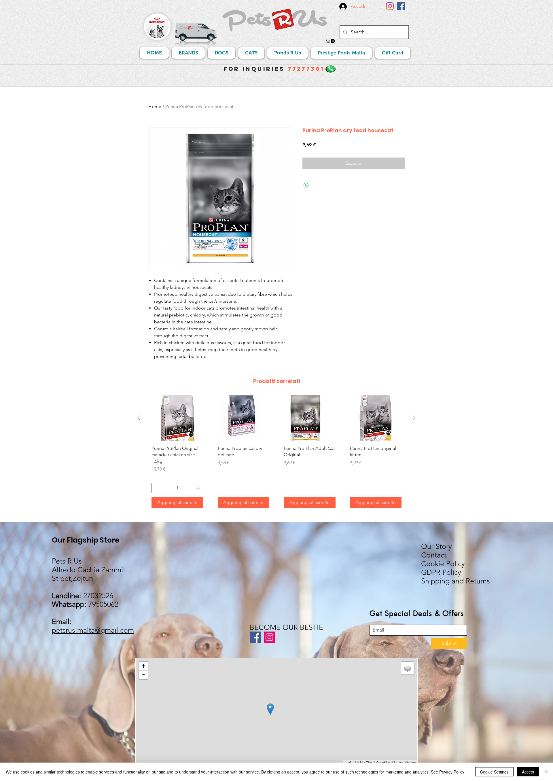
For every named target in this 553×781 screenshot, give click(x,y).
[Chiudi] (546, 771)
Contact (433, 555)
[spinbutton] (177, 488)
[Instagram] (390, 6)
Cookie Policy (443, 563)
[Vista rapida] (177, 418)
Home (154, 106)
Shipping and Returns (455, 581)
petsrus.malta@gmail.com (93, 630)
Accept (528, 772)
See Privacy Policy (447, 772)
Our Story (436, 546)
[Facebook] (401, 6)
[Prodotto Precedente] (138, 417)
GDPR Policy (441, 572)
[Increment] (198, 488)
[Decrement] (156, 488)
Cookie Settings (494, 772)
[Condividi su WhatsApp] (306, 185)
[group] (276, 454)
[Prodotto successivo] (414, 417)
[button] (330, 41)
